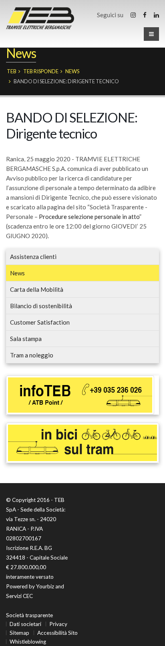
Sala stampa (26, 338)
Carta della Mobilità (36, 289)
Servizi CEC (19, 596)
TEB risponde (40, 71)
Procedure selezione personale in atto (89, 216)
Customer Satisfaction (40, 322)
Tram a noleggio (31, 355)
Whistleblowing (28, 641)
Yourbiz (45, 586)
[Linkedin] (156, 14)
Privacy (58, 624)
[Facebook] (145, 14)
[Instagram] (133, 14)
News (72, 71)
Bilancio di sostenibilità (41, 305)
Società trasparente (29, 615)
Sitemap (19, 633)
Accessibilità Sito (57, 633)
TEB (11, 71)
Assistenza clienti (33, 256)
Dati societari (25, 624)
